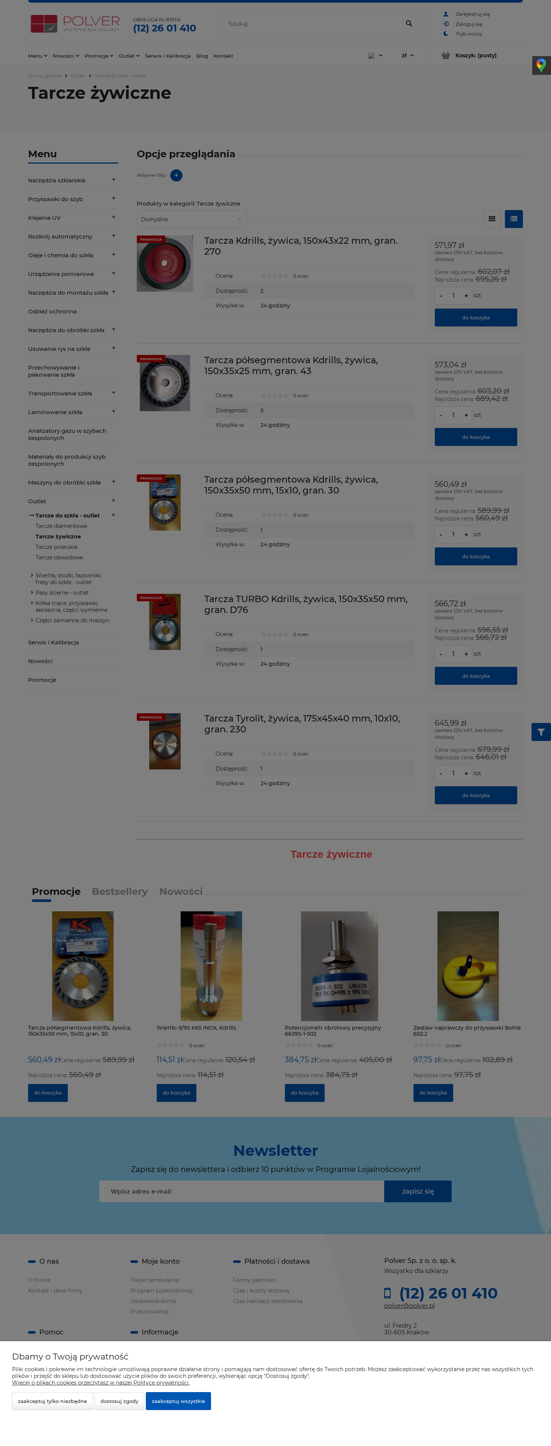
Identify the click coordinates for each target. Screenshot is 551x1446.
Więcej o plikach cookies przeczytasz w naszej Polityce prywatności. (101, 1382)
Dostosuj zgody (119, 1401)
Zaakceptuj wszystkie (178, 1401)
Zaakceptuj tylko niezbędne (52, 1401)
